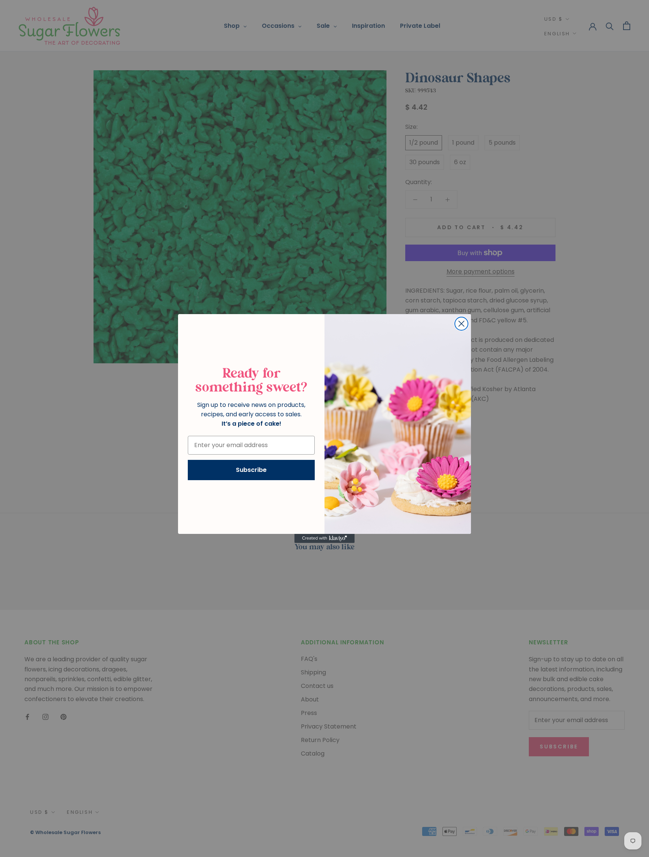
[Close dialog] (461, 323)
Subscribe (251, 470)
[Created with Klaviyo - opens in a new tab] (324, 538)
